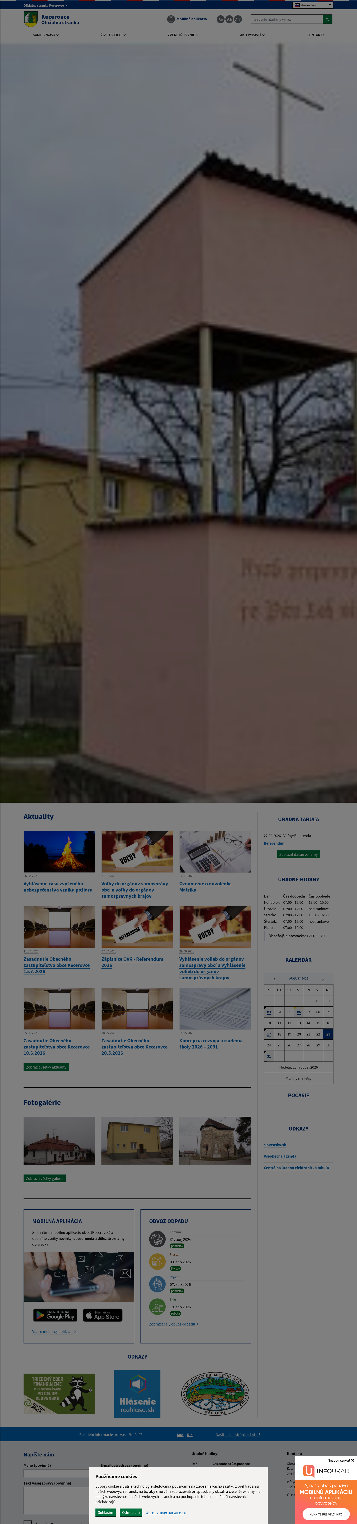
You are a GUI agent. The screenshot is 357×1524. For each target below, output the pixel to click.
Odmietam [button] (131, 1512)
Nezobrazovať (339, 1460)
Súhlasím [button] (105, 1512)
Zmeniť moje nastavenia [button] (166, 1512)
